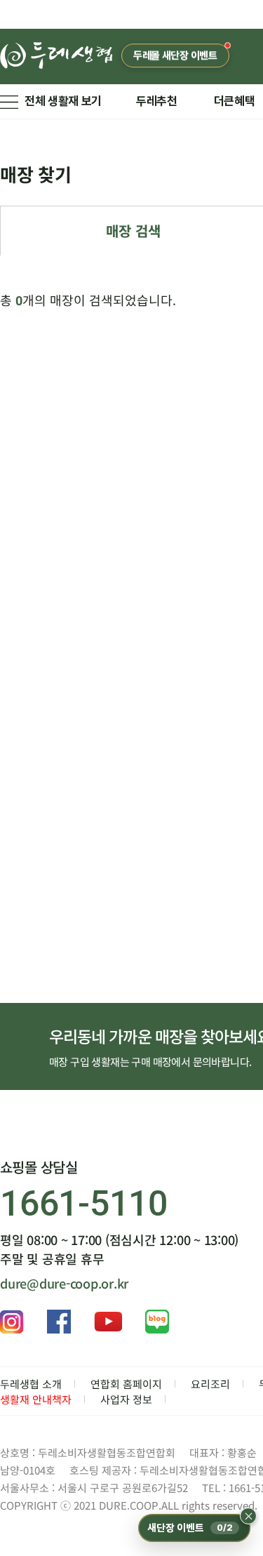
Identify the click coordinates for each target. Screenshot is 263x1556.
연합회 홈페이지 (126, 1383)
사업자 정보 (126, 1399)
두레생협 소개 (31, 1383)
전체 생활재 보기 (63, 101)
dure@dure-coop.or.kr (64, 1283)
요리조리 (210, 1383)
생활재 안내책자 (36, 1399)
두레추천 (156, 101)
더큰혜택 (234, 101)
